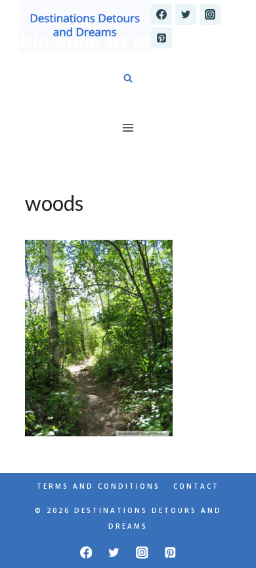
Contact (196, 486)
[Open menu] (128, 127)
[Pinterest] (161, 38)
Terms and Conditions (98, 486)
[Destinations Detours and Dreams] (85, 26)
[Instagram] (210, 14)
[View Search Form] (128, 78)
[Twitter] (185, 14)
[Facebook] (161, 14)
